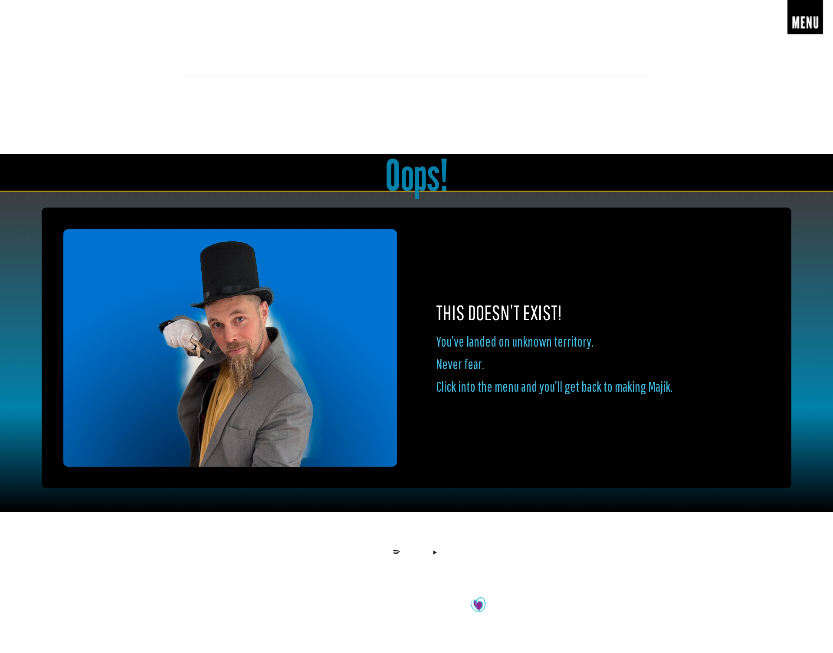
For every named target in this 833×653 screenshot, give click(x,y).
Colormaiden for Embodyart (436, 609)
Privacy (424, 570)
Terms (445, 570)
